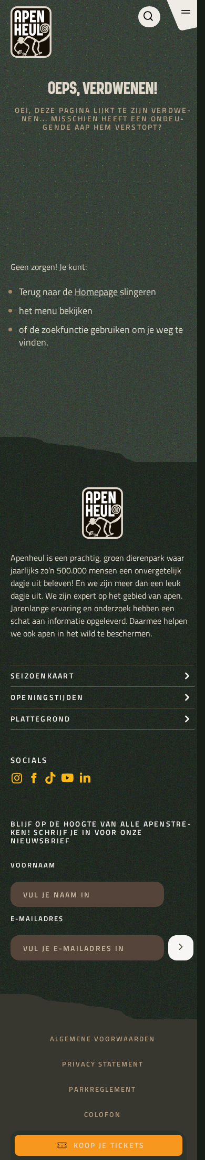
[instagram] (17, 779)
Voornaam (33, 865)
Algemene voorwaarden (102, 1039)
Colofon (102, 1115)
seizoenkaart (42, 675)
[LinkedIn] (85, 779)
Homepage (96, 292)
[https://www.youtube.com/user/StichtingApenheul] (68, 779)
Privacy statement (103, 1064)
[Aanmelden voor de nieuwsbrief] (180, 947)
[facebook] (33, 779)
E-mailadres (37, 919)
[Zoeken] (149, 16)
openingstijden (47, 697)
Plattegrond (41, 718)
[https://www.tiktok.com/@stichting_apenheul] (50, 779)
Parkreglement (102, 1089)
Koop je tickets (109, 1145)
